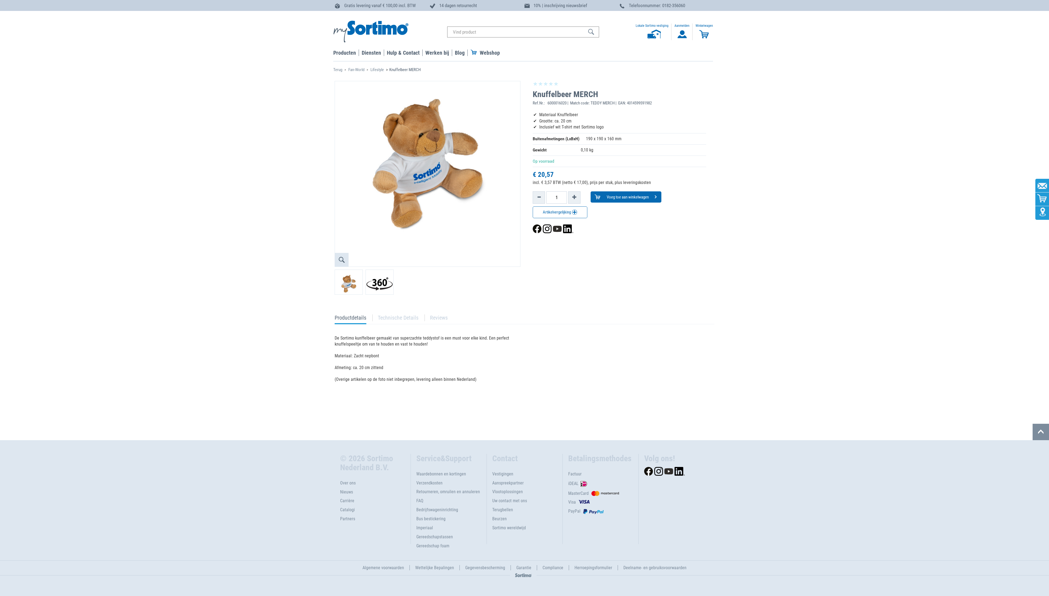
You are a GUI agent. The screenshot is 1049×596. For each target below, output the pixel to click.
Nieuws (346, 492)
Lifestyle (377, 69)
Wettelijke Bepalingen (434, 567)
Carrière (347, 500)
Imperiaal (424, 527)
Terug (337, 69)
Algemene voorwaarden (383, 567)
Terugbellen (502, 509)
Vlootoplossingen (507, 491)
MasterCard (578, 493)
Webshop (490, 52)
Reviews (439, 317)
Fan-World (356, 69)
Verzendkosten (429, 483)
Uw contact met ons (509, 500)
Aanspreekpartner (508, 483)
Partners (347, 518)
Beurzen (499, 518)
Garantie (523, 567)
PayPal (574, 511)
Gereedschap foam (432, 545)
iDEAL (573, 483)
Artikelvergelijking (557, 212)
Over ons (348, 483)
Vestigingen (502, 474)
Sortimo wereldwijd (509, 527)
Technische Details (398, 317)
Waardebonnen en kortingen (441, 474)
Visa (572, 502)
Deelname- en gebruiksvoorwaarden (654, 567)
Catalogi (347, 509)
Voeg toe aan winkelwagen (627, 197)
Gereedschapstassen (434, 536)
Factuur (575, 474)
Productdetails (350, 319)
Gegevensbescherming (485, 567)
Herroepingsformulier (593, 567)
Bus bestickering (431, 518)
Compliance (553, 567)
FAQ (419, 500)
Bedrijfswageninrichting (437, 509)
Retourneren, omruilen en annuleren (448, 491)
